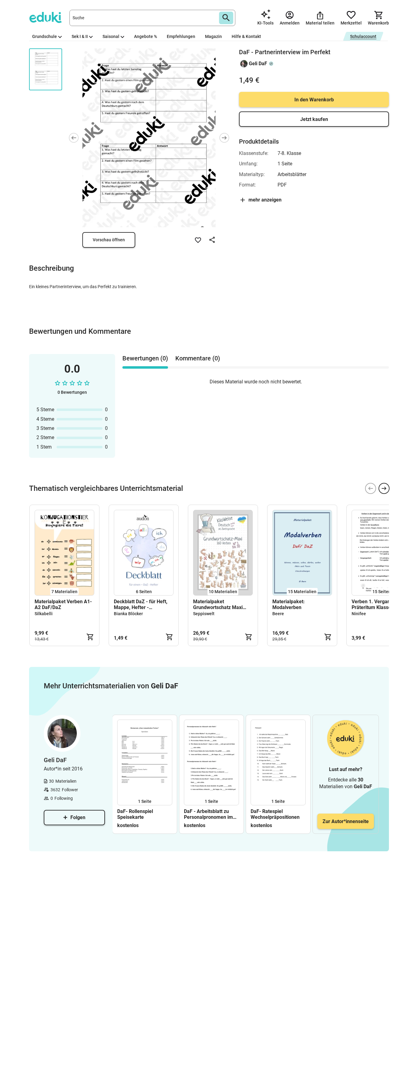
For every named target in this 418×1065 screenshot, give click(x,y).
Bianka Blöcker (128, 613)
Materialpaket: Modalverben (288, 604)
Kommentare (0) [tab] (197, 358)
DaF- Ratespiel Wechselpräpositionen (275, 814)
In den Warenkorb (314, 100)
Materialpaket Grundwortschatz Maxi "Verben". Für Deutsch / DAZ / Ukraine (218, 604)
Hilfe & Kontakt (246, 36)
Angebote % (145, 36)
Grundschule (44, 36)
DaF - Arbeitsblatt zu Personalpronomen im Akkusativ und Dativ (208, 814)
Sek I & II (80, 36)
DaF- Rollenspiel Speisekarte (135, 814)
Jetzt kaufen (314, 119)
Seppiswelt (204, 613)
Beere (278, 613)
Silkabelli (44, 613)
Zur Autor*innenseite (346, 821)
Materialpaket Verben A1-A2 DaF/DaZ (63, 604)
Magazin (213, 36)
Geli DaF (258, 63)
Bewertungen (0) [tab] (145, 358)
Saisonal (111, 36)
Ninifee (359, 613)
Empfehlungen (181, 36)
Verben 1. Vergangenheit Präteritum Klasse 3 (379, 604)
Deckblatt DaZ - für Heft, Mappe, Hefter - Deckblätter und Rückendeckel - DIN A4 (140, 604)
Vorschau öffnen (109, 239)
